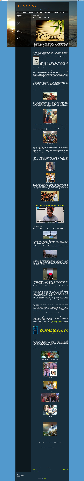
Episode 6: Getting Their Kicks (21, 44)
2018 (18, 25)
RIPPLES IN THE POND (41, 18)
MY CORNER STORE (57, 12)
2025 (18, 17)
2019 (18, 24)
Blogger (45, 478)
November (19, 30)
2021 (18, 22)
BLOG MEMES (23, 12)
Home (18, 12)
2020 (18, 23)
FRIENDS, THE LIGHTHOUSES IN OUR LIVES (48, 229)
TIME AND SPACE (26, 6)
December (19, 29)
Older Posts (65, 469)
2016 (18, 28)
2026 (18, 16)
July (18, 37)
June (19, 38)
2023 (18, 20)
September (19, 32)
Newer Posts (35, 469)
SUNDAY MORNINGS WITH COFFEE (46, 12)
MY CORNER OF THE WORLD (33, 12)
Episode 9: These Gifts (20, 43)
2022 (18, 21)
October (19, 31)
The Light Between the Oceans (55, 321)
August (19, 33)
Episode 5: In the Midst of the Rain (21, 45)
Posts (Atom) (37, 471)
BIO (63, 12)
